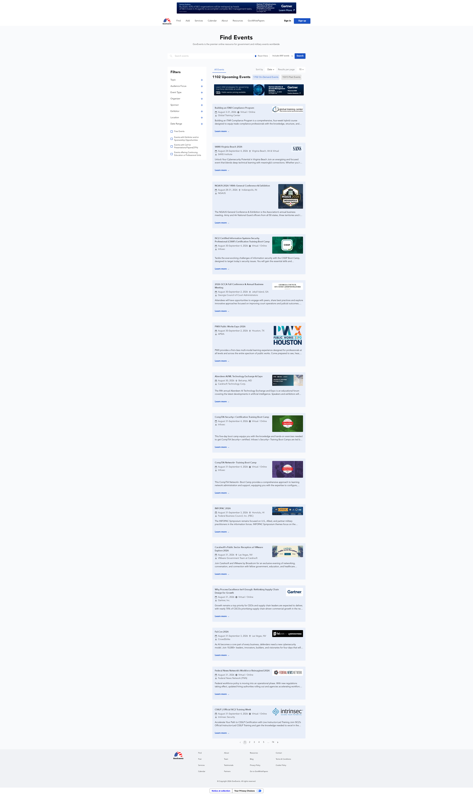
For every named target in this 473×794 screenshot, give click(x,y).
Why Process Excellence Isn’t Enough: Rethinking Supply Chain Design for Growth (247, 591)
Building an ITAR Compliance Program (234, 107)
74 (273, 742)
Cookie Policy (281, 765)
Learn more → (222, 131)
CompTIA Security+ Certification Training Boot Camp (242, 417)
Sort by (259, 69)
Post (200, 759)
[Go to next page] (278, 742)
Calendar (212, 21)
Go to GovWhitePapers (259, 771)
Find (178, 21)
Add (188, 21)
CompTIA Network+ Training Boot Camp (235, 462)
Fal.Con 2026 (222, 631)
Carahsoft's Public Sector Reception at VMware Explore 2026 (239, 549)
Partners (227, 771)
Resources (238, 21)
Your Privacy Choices (244, 791)
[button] (261, 56)
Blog (251, 759)
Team (226, 759)
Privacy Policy (255, 765)
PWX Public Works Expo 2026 (230, 326)
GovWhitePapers (256, 21)
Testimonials (228, 765)
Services (199, 21)
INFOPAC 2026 (223, 508)
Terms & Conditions (283, 759)
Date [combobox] (269, 69)
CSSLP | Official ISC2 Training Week (233, 709)
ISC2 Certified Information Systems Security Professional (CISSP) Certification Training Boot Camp (242, 240)
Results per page (286, 69)
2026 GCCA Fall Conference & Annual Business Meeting (239, 286)
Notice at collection (221, 791)
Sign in (287, 21)
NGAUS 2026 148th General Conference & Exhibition (242, 185)
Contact (279, 753)
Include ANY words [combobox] (280, 56)
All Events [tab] (219, 70)
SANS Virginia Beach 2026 (228, 146)
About (225, 21)
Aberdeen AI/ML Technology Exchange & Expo (239, 376)
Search (300, 56)
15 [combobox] (300, 69)
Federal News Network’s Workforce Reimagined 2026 (242, 670)
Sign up (302, 21)
